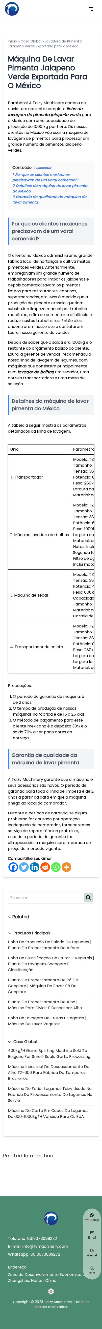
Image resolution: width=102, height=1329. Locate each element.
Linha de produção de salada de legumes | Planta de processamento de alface (49, 945)
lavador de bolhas (35, 372)
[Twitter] (24, 867)
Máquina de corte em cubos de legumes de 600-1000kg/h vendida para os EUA (48, 1113)
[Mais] (66, 867)
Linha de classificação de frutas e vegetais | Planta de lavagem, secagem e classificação (51, 964)
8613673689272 (42, 1238)
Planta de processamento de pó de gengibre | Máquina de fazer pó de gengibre (43, 986)
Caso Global (31, 41)
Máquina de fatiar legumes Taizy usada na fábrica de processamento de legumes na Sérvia (50, 1094)
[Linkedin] (34, 867)
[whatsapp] (51, 1291)
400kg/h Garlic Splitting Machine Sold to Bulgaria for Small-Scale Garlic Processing (49, 1053)
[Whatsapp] (56, 867)
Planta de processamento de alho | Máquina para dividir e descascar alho (45, 1005)
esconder (43, 168)
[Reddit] (45, 867)
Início (12, 41)
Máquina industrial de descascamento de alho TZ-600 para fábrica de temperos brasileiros (48, 1072)
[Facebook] (13, 867)
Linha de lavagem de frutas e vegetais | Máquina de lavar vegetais (47, 1021)
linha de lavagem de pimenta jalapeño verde (45, 112)
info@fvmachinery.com (45, 1246)
